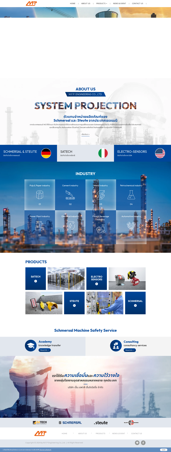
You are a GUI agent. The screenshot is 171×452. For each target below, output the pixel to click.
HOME (72, 3)
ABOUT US (85, 3)
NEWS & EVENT (119, 3)
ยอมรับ (163, 450)
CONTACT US (137, 3)
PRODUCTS (100, 433)
